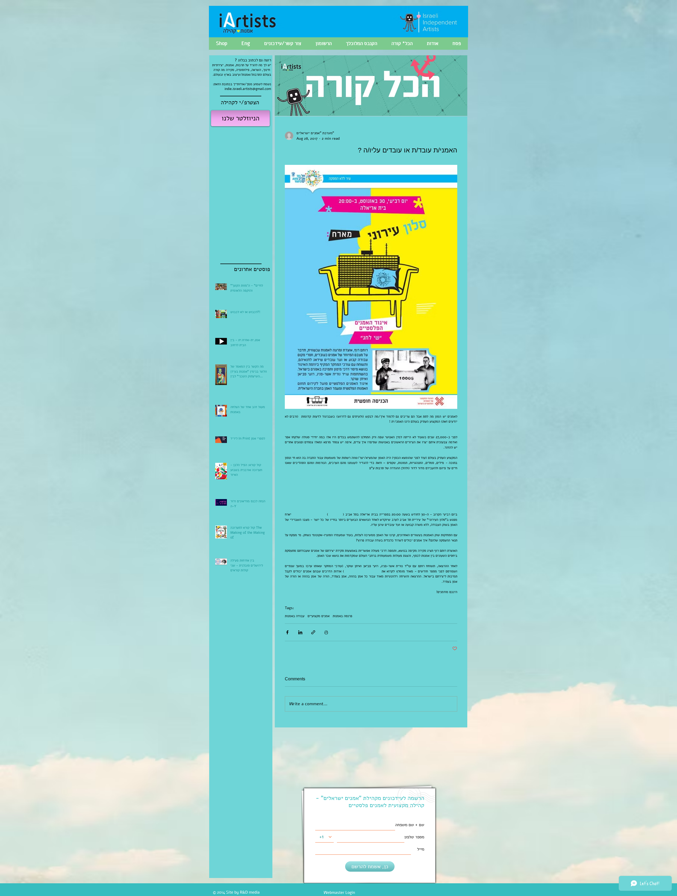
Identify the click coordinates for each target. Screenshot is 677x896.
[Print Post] (326, 632)
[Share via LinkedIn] (300, 632)
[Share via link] (313, 632)
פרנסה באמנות (342, 616)
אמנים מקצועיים (319, 616)
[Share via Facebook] (287, 632)
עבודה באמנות (294, 616)
